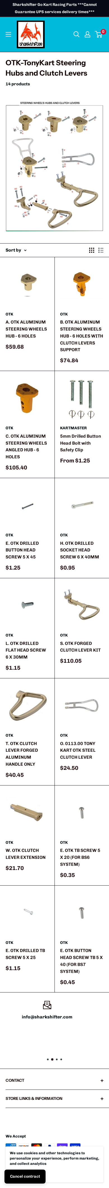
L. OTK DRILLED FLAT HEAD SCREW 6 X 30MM (26, 650)
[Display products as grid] (91, 250)
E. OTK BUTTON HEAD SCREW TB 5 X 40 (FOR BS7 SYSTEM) (81, 961)
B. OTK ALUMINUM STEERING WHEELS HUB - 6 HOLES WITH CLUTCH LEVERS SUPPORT (81, 335)
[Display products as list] (100, 250)
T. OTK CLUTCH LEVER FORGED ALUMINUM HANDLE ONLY (22, 754)
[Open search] (77, 34)
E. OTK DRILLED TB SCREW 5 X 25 (25, 954)
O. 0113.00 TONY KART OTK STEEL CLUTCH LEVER (78, 750)
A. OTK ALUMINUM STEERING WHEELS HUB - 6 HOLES (26, 329)
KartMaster (73, 428)
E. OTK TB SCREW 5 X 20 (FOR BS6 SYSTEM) (80, 857)
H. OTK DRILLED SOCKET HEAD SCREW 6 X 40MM (79, 550)
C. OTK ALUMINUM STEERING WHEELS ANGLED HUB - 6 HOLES (26, 446)
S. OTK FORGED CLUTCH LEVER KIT (80, 647)
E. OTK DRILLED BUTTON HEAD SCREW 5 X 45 (22, 550)
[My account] (87, 34)
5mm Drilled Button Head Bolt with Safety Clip (80, 443)
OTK (9, 314)
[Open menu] (8, 34)
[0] (98, 34)
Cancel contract (25, 1176)
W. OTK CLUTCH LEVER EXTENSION (26, 854)
